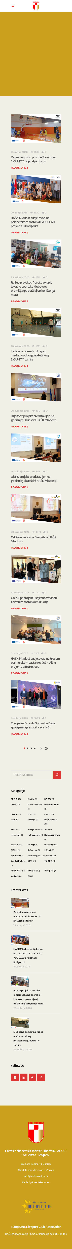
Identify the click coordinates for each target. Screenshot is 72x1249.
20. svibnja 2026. (20, 411)
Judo (46, 829)
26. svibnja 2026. (20, 346)
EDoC (30, 814)
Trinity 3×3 (32, 870)
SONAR (47, 850)
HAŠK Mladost (50, 819)
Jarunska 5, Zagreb (43, 1170)
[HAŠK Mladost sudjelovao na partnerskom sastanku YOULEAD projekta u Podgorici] (36, 189)
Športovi (48, 855)
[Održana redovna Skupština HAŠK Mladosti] (36, 508)
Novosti (14, 844)
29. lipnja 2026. (19, 212)
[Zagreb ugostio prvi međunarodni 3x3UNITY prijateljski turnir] (36, 128)
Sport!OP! (15, 855)
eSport (47, 814)
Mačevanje (16, 834)
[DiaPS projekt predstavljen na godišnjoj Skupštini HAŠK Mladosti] (36, 448)
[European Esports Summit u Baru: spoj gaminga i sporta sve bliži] (36, 694)
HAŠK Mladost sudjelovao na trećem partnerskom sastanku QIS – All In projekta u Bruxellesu (35, 662)
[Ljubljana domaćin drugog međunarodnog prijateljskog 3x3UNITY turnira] (36, 322)
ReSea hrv (32, 850)
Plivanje (31, 844)
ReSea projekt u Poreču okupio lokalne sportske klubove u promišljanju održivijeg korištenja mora (33, 288)
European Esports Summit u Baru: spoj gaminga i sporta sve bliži (33, 725)
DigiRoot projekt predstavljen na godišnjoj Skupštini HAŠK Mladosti (33, 418)
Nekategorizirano (52, 834)
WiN (29, 876)
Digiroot (14, 814)
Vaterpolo (49, 870)
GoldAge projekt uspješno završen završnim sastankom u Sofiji (34, 599)
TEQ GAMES (16, 870)
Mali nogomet (34, 834)
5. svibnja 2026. (19, 718)
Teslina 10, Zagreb (41, 1164)
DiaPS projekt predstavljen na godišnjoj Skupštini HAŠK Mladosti (33, 478)
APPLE (14, 799)
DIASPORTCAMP (35, 804)
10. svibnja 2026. (20, 592)
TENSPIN (48, 860)
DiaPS (13, 804)
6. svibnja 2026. (19, 653)
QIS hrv (14, 850)
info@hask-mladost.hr (36, 1176)
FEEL (13, 819)
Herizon (14, 829)
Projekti (48, 844)
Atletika (31, 799)
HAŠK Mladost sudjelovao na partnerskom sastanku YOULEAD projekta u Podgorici (33, 222)
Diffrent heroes (51, 804)
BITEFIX (47, 799)
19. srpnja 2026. (19, 152)
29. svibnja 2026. (20, 277)
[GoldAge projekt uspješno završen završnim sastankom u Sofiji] (36, 569)
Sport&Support (34, 855)
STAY (30, 860)
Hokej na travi (34, 829)
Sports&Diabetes (18, 860)
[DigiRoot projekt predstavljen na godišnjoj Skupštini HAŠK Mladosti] (36, 387)
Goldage (31, 819)
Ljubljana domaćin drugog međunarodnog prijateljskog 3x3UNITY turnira (30, 355)
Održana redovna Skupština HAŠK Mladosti (33, 539)
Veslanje (15, 876)
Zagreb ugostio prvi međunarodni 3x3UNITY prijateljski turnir (33, 159)
